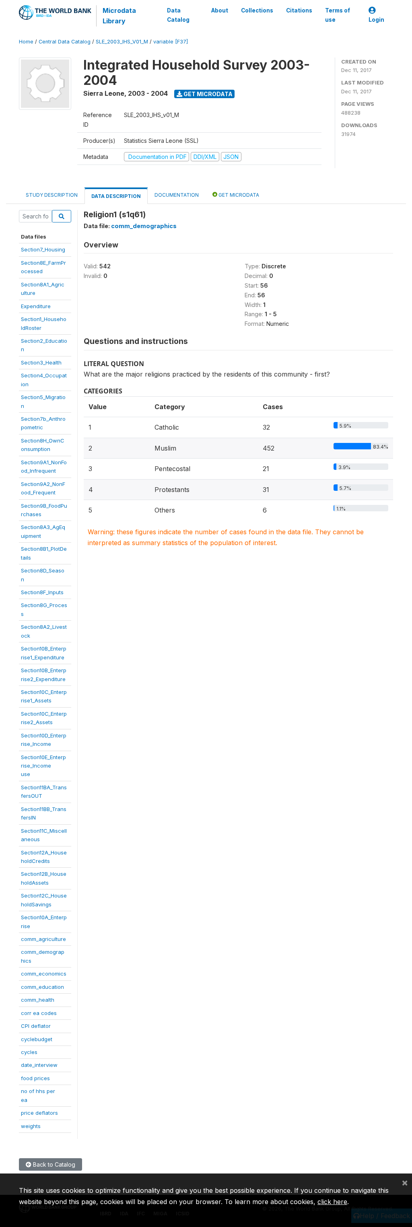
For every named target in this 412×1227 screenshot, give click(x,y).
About (219, 10)
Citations (299, 10)
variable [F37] (170, 42)
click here (332, 1202)
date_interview (39, 1065)
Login (376, 19)
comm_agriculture (43, 939)
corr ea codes (39, 1013)
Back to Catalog (53, 1164)
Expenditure (36, 306)
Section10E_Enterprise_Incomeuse (43, 766)
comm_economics (43, 973)
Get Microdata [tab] (238, 195)
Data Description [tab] (116, 196)
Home (26, 42)
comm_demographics (144, 225)
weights (31, 1126)
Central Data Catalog (65, 42)
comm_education (42, 987)
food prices (35, 1078)
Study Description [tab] (52, 195)
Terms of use (337, 15)
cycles (29, 1052)
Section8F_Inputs (42, 592)
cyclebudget (36, 1039)
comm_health (37, 999)
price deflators (39, 1113)
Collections (257, 10)
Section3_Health (41, 362)
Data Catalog (178, 15)
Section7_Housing (43, 249)
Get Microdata (207, 94)
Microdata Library (119, 15)
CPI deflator (36, 1026)
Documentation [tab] (176, 195)
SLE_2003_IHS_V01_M (122, 42)
